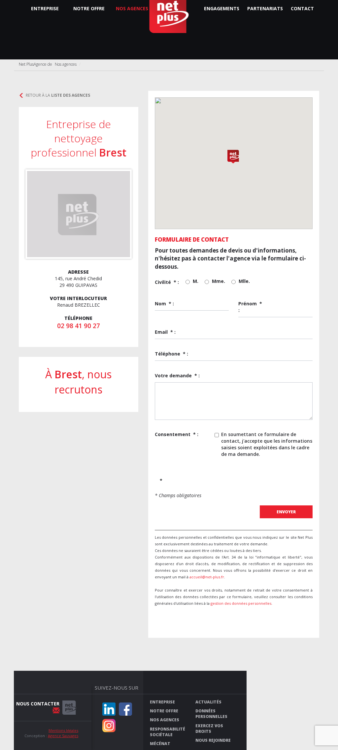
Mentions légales (63, 730)
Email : (165, 332)
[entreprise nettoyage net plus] (69, 707)
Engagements (221, 8)
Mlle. (244, 281)
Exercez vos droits (209, 728)
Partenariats (265, 8)
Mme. (218, 281)
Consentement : (176, 434)
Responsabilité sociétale (167, 731)
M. (195, 281)
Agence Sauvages (63, 735)
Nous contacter (37, 703)
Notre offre (89, 8)
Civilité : (167, 282)
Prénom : (250, 306)
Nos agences (132, 8)
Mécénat (160, 743)
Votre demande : (177, 375)
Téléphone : (171, 354)
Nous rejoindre (213, 740)
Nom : (164, 303)
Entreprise (45, 8)
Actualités (208, 702)
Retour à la (58, 95)
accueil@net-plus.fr (206, 576)
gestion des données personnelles (241, 603)
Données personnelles (211, 713)
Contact (302, 8)
